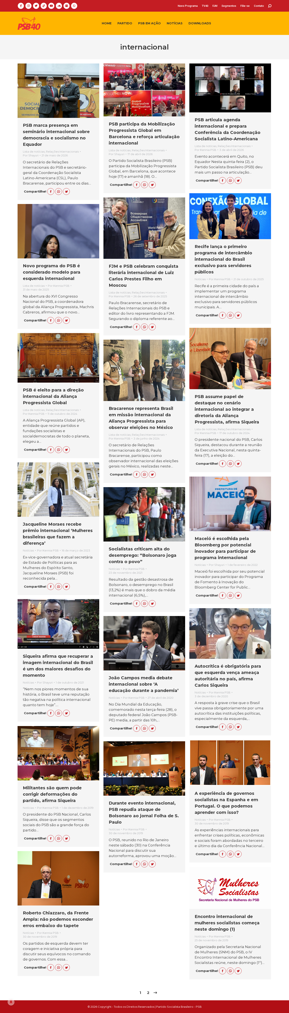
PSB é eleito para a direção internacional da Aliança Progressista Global (53, 396)
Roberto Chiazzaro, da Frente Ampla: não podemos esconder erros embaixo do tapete (58, 919)
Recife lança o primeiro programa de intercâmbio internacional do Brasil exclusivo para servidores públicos (223, 259)
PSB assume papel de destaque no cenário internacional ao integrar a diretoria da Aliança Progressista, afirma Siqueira (227, 409)
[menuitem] (188, 6)
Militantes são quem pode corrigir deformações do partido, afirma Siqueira (52, 794)
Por (31, 155)
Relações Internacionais (62, 151)
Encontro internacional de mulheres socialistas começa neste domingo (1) (227, 923)
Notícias (200, 279)
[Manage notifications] (11, 1002)
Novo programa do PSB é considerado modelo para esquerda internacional (51, 272)
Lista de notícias (34, 151)
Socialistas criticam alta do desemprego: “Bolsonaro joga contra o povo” (142, 555)
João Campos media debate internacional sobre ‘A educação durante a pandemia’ (144, 684)
